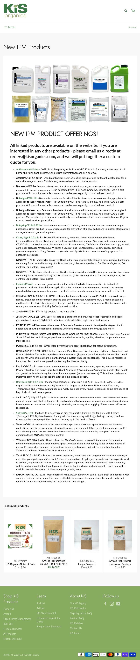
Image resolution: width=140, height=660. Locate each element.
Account (133, 27)
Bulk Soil (7, 623)
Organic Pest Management (17, 618)
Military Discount (12, 638)
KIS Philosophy (78, 608)
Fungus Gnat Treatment (49, 626)
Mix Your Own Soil (46, 613)
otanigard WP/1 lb (28, 198)
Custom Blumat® (12, 628)
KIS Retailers (76, 623)
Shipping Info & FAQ (81, 613)
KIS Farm (75, 633)
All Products (9, 633)
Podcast (41, 603)
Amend (7, 613)
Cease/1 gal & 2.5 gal (27, 237)
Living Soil (8, 608)
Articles (41, 608)
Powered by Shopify (30, 655)
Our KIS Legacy (78, 603)
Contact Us (76, 628)
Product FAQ (77, 618)
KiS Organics (16, 655)
